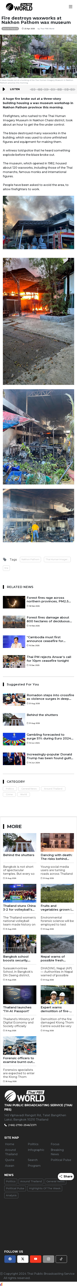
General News (29, 788)
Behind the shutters (42, 715)
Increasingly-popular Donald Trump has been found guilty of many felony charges (50, 756)
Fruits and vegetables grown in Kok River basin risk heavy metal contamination (57, 907)
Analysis (11, 1195)
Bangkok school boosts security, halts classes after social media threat (18, 958)
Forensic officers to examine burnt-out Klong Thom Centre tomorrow (18, 1060)
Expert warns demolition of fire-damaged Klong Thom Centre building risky (55, 1009)
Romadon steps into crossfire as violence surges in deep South (50, 697)
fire (6, 568)
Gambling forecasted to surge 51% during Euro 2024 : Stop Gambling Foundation (50, 736)
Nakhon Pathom (30, 559)
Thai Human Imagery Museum (58, 559)
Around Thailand (53, 788)
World (23, 794)
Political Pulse (15, 1188)
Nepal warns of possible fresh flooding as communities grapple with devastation (53, 958)
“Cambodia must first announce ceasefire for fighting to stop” (45, 639)
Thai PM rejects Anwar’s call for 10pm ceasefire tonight (49, 658)
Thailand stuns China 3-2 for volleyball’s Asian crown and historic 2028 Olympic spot (19, 907)
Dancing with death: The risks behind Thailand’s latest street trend (56, 857)
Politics (10, 788)
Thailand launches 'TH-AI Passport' (17, 1009)
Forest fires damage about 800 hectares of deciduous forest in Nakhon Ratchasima (49, 619)
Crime (9, 794)
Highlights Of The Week (45, 1188)
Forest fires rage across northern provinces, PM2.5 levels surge (48, 599)
